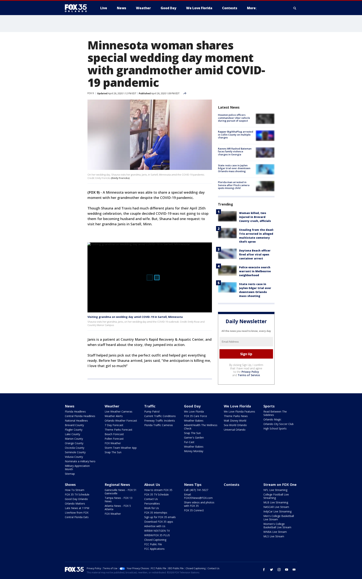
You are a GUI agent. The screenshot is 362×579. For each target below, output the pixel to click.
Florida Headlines (75, 411)
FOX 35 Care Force (195, 416)
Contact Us (151, 499)
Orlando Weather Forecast (121, 420)
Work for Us (151, 508)
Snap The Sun (113, 452)
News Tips (192, 484)
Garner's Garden (194, 437)
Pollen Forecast (114, 438)
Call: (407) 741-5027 (196, 490)
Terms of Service (249, 375)
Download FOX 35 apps (158, 521)
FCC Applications (154, 549)
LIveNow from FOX (76, 512)
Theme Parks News (236, 416)
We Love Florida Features (239, 411)
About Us (152, 484)
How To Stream (74, 490)
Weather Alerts (114, 416)
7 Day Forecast (114, 425)
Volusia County (74, 457)
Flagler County (73, 429)
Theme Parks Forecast (118, 429)
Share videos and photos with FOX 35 (199, 504)
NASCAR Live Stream (276, 507)
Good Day (192, 406)
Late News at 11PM (77, 508)
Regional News (117, 484)
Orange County (74, 443)
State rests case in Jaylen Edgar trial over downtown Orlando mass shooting (234, 168)
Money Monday (193, 451)
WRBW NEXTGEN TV (157, 530)
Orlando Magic (272, 419)
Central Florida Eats (77, 517)
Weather (112, 406)
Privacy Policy (250, 371)
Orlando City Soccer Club (278, 424)
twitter (271, 570)
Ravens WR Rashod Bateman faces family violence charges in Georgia (235, 151)
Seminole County (75, 452)
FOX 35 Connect (194, 510)
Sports (269, 406)
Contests (231, 484)
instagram (279, 570)
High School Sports (275, 428)
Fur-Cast (189, 442)
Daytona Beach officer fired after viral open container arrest (255, 254)
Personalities (152, 503)
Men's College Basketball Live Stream (278, 517)
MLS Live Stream (273, 536)
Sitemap (70, 473)
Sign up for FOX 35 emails (160, 517)
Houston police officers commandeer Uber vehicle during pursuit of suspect (234, 117)
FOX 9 (90, 93)
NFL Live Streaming (275, 490)
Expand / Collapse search (295, 8)
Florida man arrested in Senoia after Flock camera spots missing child (233, 185)
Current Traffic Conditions (160, 416)
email (294, 570)
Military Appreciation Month (77, 467)
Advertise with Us (154, 526)
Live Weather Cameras (118, 411)
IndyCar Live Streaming (277, 511)
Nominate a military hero (80, 461)
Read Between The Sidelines (275, 413)
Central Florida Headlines (80, 416)
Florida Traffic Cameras (158, 425)
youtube (287, 570)
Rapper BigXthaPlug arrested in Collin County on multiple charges (235, 134)
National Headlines (76, 420)
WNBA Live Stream (275, 532)
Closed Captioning (155, 539)
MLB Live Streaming (275, 502)
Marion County (74, 438)
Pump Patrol (152, 411)
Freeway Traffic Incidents (159, 420)
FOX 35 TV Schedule (77, 494)
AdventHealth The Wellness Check (200, 426)
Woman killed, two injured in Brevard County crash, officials (255, 217)
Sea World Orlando (235, 425)
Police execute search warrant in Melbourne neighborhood (255, 271)
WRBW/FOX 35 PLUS (157, 535)
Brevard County (74, 425)
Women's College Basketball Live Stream (277, 525)
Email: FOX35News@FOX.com (198, 496)
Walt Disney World (235, 420)
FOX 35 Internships (155, 512)
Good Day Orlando (76, 499)
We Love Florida (194, 411)
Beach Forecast (114, 434)
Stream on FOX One (280, 484)
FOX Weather (113, 443)
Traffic (149, 406)
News (69, 406)
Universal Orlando (234, 429)
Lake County (72, 434)
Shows (70, 484)
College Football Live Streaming (276, 496)
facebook (264, 570)
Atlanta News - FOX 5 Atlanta (118, 507)
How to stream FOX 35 (158, 490)
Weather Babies (193, 420)
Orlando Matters (75, 503)
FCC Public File (153, 544)
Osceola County (74, 447)
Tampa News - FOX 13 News (118, 499)
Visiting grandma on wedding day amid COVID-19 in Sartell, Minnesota (135, 317)
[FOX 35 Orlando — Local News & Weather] (77, 8)
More (251, 8)
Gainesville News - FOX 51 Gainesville (121, 491)
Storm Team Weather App (121, 447)
